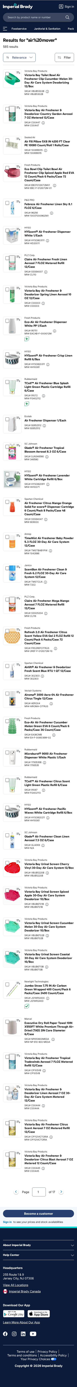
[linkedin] (23, 1334)
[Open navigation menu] (5, 29)
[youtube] (33, 1334)
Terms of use (25, 1351)
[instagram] (14, 1334)
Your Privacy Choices (35, 1359)
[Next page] (61, 1191)
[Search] (67, 17)
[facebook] (5, 1334)
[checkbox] (7, 74)
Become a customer (38, 1213)
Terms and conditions (22, 1355)
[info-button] (47, 91)
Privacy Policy (47, 1351)
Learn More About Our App (21, 1322)
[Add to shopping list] (18, 72)
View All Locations (15, 1285)
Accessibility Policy (53, 1355)
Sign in (7, 1221)
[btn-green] (26, 1006)
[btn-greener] (26, 339)
